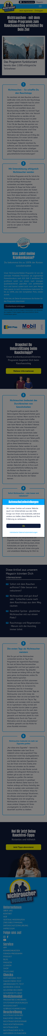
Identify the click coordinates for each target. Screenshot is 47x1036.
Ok (23, 526)
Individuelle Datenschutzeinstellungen (23, 532)
